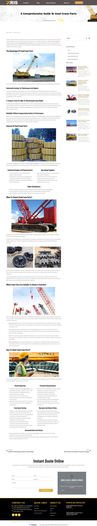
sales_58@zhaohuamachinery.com (73, 490)
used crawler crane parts (32, 163)
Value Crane (23, 521)
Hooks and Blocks (13, 342)
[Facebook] (13, 515)
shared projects (51, 3)
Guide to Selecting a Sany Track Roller (83, 135)
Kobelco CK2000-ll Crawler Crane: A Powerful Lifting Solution (83, 82)
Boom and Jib (12, 323)
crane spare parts (25, 388)
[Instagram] (19, 515)
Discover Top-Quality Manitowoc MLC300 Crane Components (83, 96)
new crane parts (54, 41)
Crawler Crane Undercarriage (73, 53)
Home (69, 50)
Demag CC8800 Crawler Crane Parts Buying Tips (83, 68)
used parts (36, 433)
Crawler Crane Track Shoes (73, 56)
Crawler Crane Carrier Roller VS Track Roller (83, 109)
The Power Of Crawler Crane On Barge (84, 121)
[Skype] (16, 515)
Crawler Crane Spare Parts (73, 59)
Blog (38, 3)
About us (66, 3)
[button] (79, 2)
